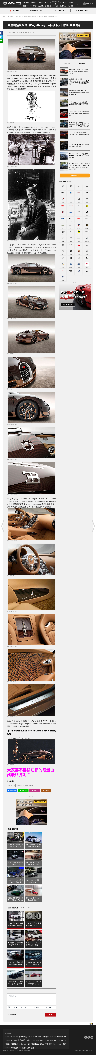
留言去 (47, 790)
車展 (65, 1036)
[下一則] (93, 526)
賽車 (14, 1036)
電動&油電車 (55, 3)
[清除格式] (21, 1007)
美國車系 (59, 1044)
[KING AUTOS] (12, 4)
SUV (32, 1036)
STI (12, 1040)
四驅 (62, 1040)
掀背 (20, 1048)
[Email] (91, 1037)
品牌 (65, 1040)
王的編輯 (12, 32)
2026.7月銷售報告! (59, 10)
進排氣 (21, 1044)
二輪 (25, 1044)
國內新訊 (41, 6)
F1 (31, 1040)
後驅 (58, 1040)
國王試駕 (23, 1037)
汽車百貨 (30, 1048)
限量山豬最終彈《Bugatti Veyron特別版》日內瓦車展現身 (40, 16)
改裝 (29, 1036)
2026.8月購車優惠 (37, 10)
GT (12, 1048)
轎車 (51, 1040)
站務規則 (27, 1050)
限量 (15, 1040)
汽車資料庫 (33, 6)
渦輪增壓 (7, 1040)
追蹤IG (35, 790)
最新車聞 (26, 2)
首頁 (4, 16)
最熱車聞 (82, 63)
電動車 (54, 1044)
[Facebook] (85, 1037)
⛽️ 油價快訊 (14, 10)
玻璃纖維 (14, 1044)
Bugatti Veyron (28, 785)
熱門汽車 (26, 6)
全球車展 (18, 16)
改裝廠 (42, 1044)
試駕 (55, 1036)
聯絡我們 (6, 1050)
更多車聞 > (74, 175)
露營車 (15, 1048)
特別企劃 (70, 6)
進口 (37, 1040)
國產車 (51, 1036)
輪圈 (17, 1036)
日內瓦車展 (11, 785)
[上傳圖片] (9, 1007)
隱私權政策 (12, 1050)
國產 (34, 1040)
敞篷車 (7, 1036)
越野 (41, 1040)
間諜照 (41, 2)
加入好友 (24, 790)
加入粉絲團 (13, 790)
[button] (13, 1007)
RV (36, 1036)
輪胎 (11, 1036)
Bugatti (19, 785)
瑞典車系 (7, 1048)
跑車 (48, 1040)
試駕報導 (48, 2)
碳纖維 (7, 1044)
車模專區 (33, 2)
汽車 (44, 1040)
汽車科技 (63, 2)
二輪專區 (70, 2)
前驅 (55, 1040)
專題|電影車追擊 (82, 10)
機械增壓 (60, 1036)
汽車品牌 (55, 6)
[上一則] (3, 526)
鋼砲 (28, 1044)
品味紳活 (63, 6)
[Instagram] (88, 1037)
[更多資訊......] (50, 1007)
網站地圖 (20, 1050)
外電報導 (48, 6)
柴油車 (24, 1048)
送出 (50, 1015)
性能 (28, 1040)
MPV (39, 1036)
